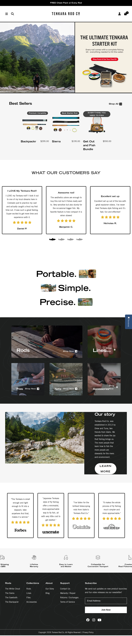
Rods (28, 589)
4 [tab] (79, 240)
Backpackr (28, 141)
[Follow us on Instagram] (94, 620)
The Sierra (9, 593)
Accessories (31, 602)
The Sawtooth (11, 597)
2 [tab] (61, 240)
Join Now (105, 610)
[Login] (119, 13)
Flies (28, 597)
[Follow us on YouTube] (99, 620)
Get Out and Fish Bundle (89, 145)
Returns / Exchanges (69, 597)
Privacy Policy (87, 632)
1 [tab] (52, 240)
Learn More (106, 468)
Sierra (56, 141)
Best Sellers (20, 103)
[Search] (12, 13)
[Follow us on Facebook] (88, 620)
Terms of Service (67, 602)
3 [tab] (70, 240)
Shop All (113, 104)
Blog (48, 593)
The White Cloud (12, 589)
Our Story (50, 589)
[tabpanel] (22, 210)
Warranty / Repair (67, 593)
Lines (28, 593)
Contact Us (65, 589)
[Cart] (125, 13)
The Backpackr (12, 602)
